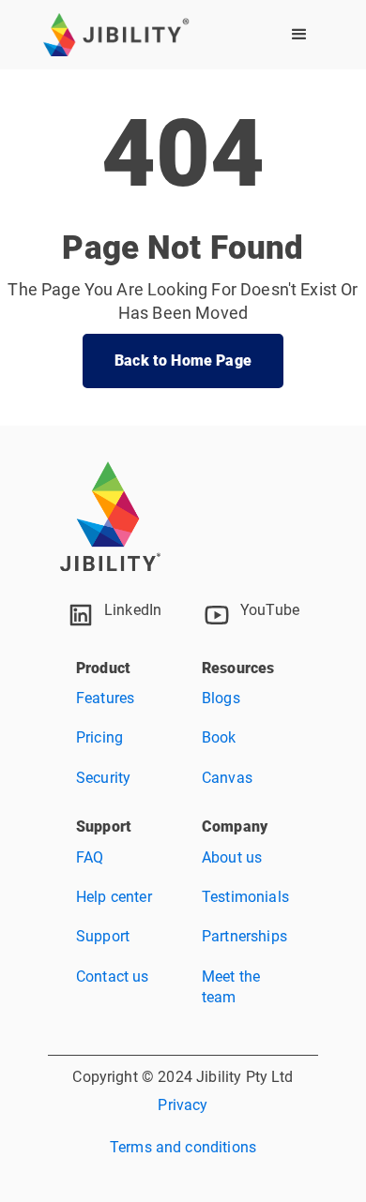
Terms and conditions (183, 1147)
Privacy (182, 1105)
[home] (116, 34)
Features (105, 698)
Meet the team (231, 987)
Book (219, 737)
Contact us (112, 976)
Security (103, 778)
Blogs (221, 698)
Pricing (99, 737)
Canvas (227, 778)
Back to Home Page (183, 360)
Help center (114, 897)
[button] (299, 34)
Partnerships (244, 936)
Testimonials (245, 897)
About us (232, 857)
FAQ (89, 857)
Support (103, 936)
